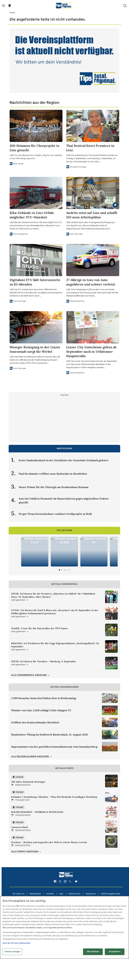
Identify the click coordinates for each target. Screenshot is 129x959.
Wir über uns (18, 894)
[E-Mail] (76, 881)
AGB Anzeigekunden (110, 894)
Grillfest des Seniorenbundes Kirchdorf (35, 722)
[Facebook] (55, 881)
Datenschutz (74, 894)
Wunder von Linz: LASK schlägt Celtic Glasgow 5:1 (41, 710)
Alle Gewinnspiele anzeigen (29, 675)
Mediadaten (35, 894)
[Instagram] (65, 881)
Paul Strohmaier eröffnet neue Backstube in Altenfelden (53, 473)
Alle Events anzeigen (25, 851)
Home (12, 12)
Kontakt (50, 894)
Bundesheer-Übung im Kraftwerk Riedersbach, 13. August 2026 (49, 734)
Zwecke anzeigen (12, 951)
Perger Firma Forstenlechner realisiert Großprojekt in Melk (55, 513)
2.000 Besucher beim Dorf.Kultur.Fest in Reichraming (43, 698)
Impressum (91, 894)
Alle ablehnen (93, 951)
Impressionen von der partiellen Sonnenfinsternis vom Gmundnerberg (54, 746)
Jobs (61, 894)
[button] (4, 5)
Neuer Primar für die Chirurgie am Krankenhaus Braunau (53, 487)
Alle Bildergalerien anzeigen (30, 756)
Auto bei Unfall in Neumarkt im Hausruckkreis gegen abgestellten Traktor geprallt (64, 500)
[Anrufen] (70, 881)
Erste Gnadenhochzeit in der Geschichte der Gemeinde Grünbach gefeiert (63, 460)
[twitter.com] (60, 881)
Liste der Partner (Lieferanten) (16, 943)
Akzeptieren (114, 951)
